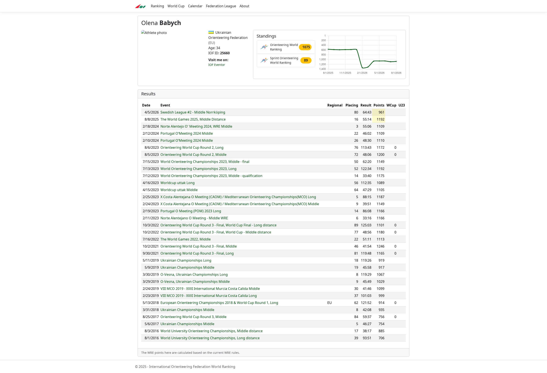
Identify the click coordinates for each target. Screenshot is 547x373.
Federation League (221, 6)
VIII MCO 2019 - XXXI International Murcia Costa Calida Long (208, 295)
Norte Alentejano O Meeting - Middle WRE (194, 218)
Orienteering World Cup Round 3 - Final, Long (197, 253)
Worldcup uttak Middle (179, 189)
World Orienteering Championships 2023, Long (198, 168)
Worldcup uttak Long (177, 182)
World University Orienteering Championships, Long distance (210, 338)
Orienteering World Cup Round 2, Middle (193, 154)
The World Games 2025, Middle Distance (193, 119)
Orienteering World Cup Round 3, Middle (193, 316)
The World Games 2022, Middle (185, 239)
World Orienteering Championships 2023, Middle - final (204, 161)
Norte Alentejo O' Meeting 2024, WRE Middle (196, 126)
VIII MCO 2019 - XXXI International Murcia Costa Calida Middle (210, 288)
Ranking (157, 6)
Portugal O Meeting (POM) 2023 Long (190, 211)
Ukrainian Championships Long (185, 260)
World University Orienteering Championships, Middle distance (211, 331)
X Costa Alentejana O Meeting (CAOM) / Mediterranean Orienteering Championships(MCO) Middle (239, 204)
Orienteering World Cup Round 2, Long (192, 147)
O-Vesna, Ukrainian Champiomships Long (194, 274)
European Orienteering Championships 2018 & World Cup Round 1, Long (219, 302)
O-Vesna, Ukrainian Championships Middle (195, 281)
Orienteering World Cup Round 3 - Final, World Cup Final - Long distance (218, 225)
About (244, 6)
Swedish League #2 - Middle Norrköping (192, 112)
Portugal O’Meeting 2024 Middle (186, 133)
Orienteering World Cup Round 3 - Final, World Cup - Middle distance (215, 232)
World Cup (176, 6)
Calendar (195, 6)
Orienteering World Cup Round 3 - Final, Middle (198, 246)
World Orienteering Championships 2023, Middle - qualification (211, 175)
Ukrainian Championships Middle (187, 267)
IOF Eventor (216, 65)
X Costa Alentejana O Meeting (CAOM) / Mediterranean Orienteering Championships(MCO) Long (238, 197)
